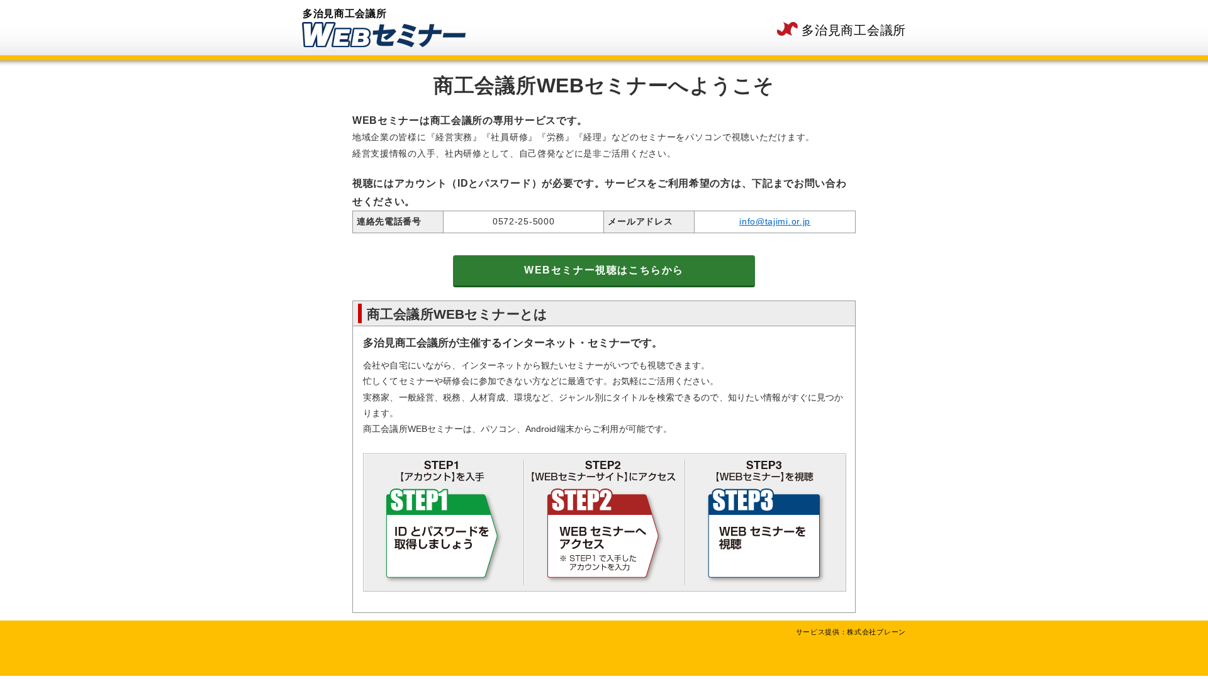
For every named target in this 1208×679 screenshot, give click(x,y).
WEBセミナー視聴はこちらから (604, 270)
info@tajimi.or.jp (774, 221)
